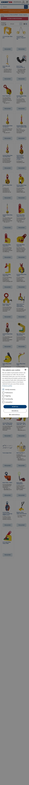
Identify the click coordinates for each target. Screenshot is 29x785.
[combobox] (25, 369)
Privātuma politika (7, 386)
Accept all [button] (15, 406)
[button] (14, 415)
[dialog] (14, 392)
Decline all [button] (15, 411)
